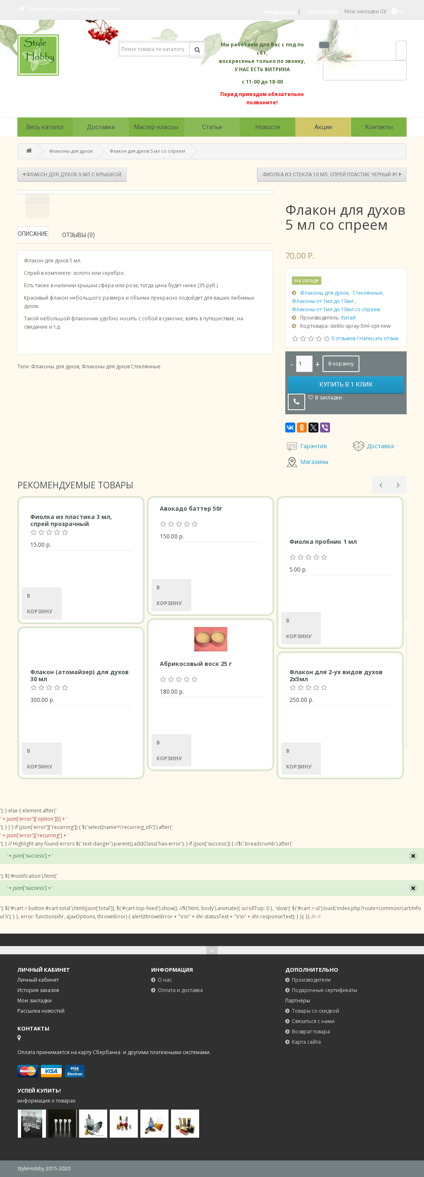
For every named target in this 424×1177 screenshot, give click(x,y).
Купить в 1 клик (346, 384)
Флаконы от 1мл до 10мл (323, 301)
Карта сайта (306, 1041)
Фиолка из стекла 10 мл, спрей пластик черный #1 (331, 175)
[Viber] (325, 427)
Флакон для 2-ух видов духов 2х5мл (336, 675)
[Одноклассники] (302, 427)
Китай (348, 317)
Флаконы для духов (71, 151)
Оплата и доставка (180, 990)
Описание (33, 234)
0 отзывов (343, 338)
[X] (313, 427)
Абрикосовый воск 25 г (196, 664)
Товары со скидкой (315, 1010)
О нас (165, 979)
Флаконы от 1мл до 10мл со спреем (336, 309)
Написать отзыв (378, 338)
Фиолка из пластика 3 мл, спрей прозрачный (71, 520)
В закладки (328, 397)
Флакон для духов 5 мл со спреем (147, 151)
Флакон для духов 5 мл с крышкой (73, 175)
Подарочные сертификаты (324, 990)
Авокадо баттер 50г (191, 508)
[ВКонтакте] (290, 427)
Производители (311, 979)
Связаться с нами (313, 1021)
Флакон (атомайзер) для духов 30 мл (79, 675)
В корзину (341, 363)
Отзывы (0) (78, 235)
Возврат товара (311, 1031)
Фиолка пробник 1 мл (323, 541)
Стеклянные (368, 292)
